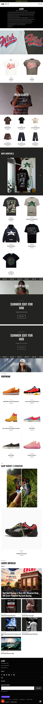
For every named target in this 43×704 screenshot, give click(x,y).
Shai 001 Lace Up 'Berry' (32, 455)
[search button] (8, 4)
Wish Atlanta (7, 701)
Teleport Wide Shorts (7, 143)
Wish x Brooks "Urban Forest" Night (7, 653)
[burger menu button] (6, 4)
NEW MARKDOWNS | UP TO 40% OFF (21, 1)
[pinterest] (6, 675)
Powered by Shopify (14, 701)
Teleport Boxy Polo (7, 127)
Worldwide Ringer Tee (32, 246)
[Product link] (11, 70)
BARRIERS (11, 217)
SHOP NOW (21, 103)
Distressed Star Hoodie (11, 246)
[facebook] (4, 675)
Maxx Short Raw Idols (21, 143)
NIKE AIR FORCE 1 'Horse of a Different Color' (11, 401)
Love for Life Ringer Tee (35, 127)
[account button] (39, 4)
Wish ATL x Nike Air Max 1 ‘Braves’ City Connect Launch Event (11, 635)
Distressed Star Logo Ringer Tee (31, 219)
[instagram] (9, 675)
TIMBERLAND (11, 426)
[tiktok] (11, 675)
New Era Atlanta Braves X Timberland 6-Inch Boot (11, 428)
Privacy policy (9, 699)
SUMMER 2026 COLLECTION (21, 312)
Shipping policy (22, 699)
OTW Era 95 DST (32, 428)
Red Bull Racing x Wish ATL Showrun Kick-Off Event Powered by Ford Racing (21, 594)
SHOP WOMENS (21, 364)
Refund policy (3, 699)
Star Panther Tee (11, 272)
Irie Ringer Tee (11, 219)
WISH (11, 77)
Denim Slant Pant (35, 143)
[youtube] (14, 675)
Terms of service (15, 699)
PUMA (21, 552)
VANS (32, 426)
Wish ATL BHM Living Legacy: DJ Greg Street (30, 634)
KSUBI (21, 126)
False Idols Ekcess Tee (21, 127)
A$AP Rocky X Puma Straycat (21, 553)
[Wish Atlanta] (2, 4)
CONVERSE (32, 453)
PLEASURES (8, 126)
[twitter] (1, 675)
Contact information (29, 699)
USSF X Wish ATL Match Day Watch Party (8, 615)
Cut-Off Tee (11, 79)
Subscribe (38, 688)
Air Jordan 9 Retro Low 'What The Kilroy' (32, 401)
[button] (2, 99)
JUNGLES (35, 126)
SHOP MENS (21, 286)
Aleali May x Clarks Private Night (28, 615)
